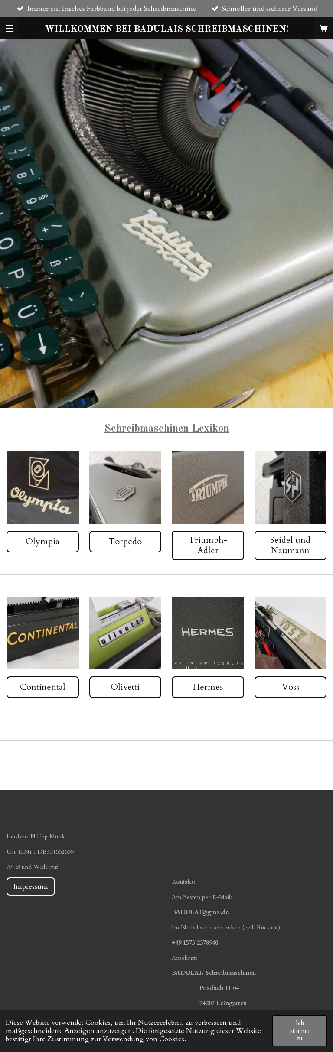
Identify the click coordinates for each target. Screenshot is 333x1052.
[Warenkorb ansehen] (323, 28)
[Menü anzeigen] (9, 28)
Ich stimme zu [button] (299, 1030)
